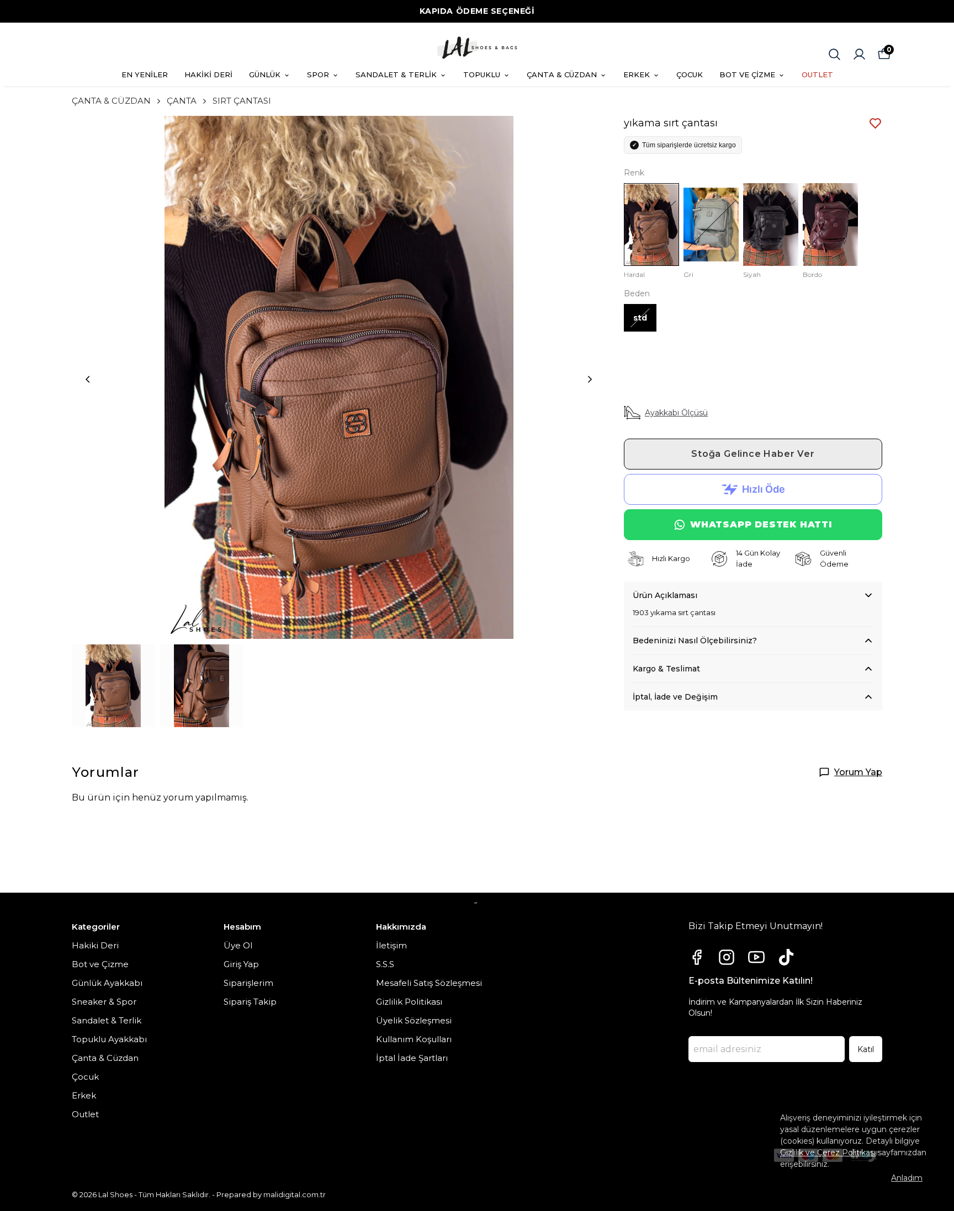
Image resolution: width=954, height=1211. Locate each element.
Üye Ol (238, 945)
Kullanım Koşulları (414, 1039)
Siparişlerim (248, 983)
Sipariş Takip (250, 1001)
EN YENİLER (144, 74)
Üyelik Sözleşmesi (414, 1020)
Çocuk (85, 1076)
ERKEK (636, 74)
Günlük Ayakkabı (107, 983)
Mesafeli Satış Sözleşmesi (429, 983)
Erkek (84, 1095)
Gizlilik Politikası (409, 1001)
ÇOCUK (689, 74)
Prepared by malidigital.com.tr (271, 1194)
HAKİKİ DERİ (208, 74)
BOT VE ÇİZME (747, 74)
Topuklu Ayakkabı (109, 1039)
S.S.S (385, 964)
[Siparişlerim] (859, 54)
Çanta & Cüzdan (105, 1058)
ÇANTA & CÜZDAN (562, 74)
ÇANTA (182, 100)
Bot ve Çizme (100, 964)
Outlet (85, 1114)
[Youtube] (756, 957)
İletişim (391, 945)
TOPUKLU (481, 74)
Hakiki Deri (95, 945)
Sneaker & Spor (104, 1001)
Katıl (865, 1049)
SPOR (318, 74)
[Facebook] (696, 957)
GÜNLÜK (264, 74)
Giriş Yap (241, 964)
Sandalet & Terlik (106, 1020)
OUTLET (817, 74)
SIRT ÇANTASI (242, 100)
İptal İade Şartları (412, 1058)
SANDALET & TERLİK (396, 74)
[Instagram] (726, 957)
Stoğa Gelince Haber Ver (752, 454)
